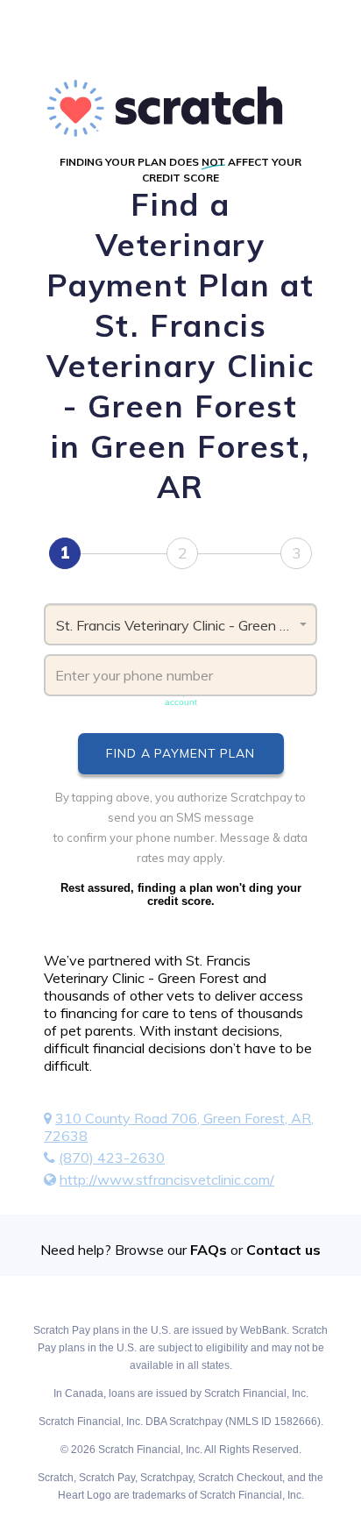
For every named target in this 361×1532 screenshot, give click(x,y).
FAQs (208, 1249)
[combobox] (180, 624)
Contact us (283, 1249)
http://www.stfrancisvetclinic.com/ (167, 1179)
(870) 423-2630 (112, 1157)
